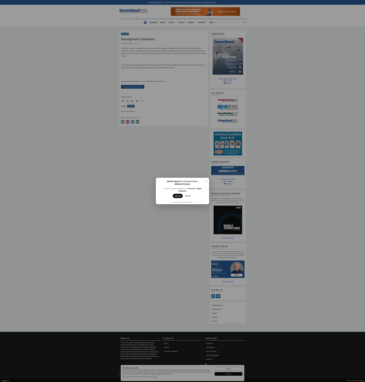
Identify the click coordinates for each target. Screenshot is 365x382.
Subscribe (178, 196)
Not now (188, 196)
